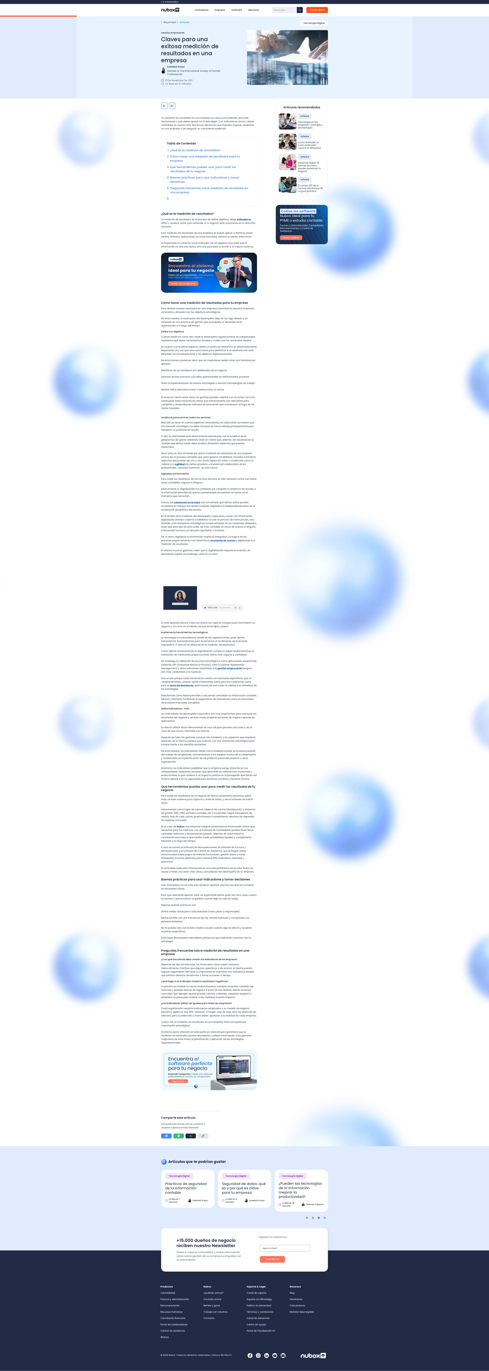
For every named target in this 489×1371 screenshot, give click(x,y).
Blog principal (170, 22)
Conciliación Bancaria (172, 1318)
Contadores (201, 9)
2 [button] (313, 1218)
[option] (167, 1193)
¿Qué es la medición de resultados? (195, 150)
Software (236, 9)
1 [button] (307, 1218)
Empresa (220, 9)
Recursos (253, 9)
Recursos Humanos (171, 1311)
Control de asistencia (172, 1330)
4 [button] (325, 1218)
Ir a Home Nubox (170, 2)
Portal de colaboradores (174, 1324)
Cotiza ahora (317, 9)
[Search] (300, 10)
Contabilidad (167, 1292)
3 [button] (319, 1218)
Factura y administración (174, 1299)
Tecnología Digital (313, 23)
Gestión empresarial (172, 32)
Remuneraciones (170, 1305)
